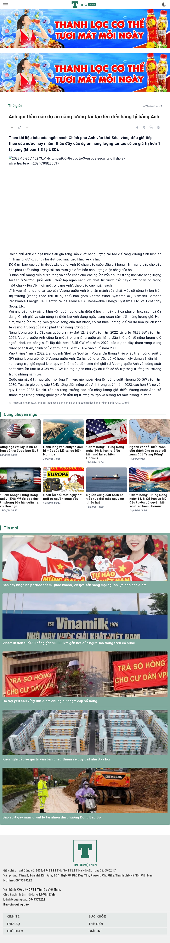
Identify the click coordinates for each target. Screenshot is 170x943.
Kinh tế (13, 916)
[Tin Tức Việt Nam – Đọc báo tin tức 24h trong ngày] (83, 4)
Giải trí (95, 931)
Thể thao (15, 931)
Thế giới (96, 924)
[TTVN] (85, 853)
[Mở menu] (5, 4)
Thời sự (13, 924)
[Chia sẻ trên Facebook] (137, 127)
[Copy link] (151, 127)
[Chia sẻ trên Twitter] (143, 127)
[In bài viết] (158, 127)
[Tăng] (27, 127)
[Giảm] (12, 127)
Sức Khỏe (97, 916)
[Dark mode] (164, 4)
